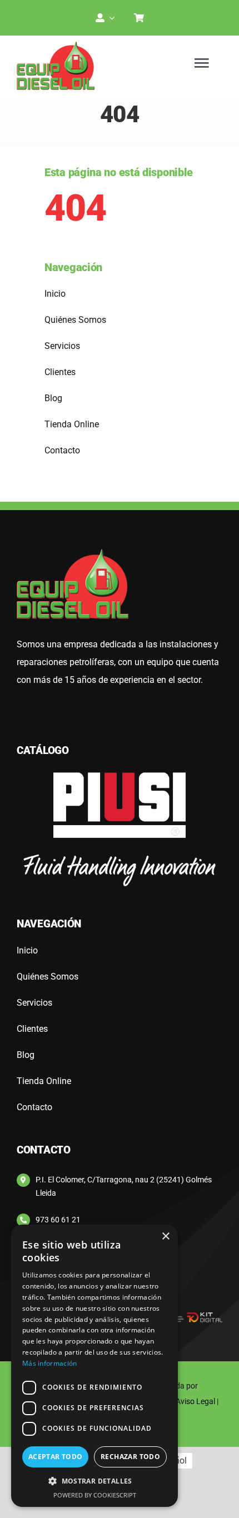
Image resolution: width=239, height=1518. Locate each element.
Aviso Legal (195, 1401)
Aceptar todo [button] (55, 1456)
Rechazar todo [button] (130, 1456)
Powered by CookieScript (94, 1495)
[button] (94, 1481)
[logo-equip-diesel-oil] (55, 45)
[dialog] (94, 1366)
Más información (49, 1363)
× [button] (165, 1236)
